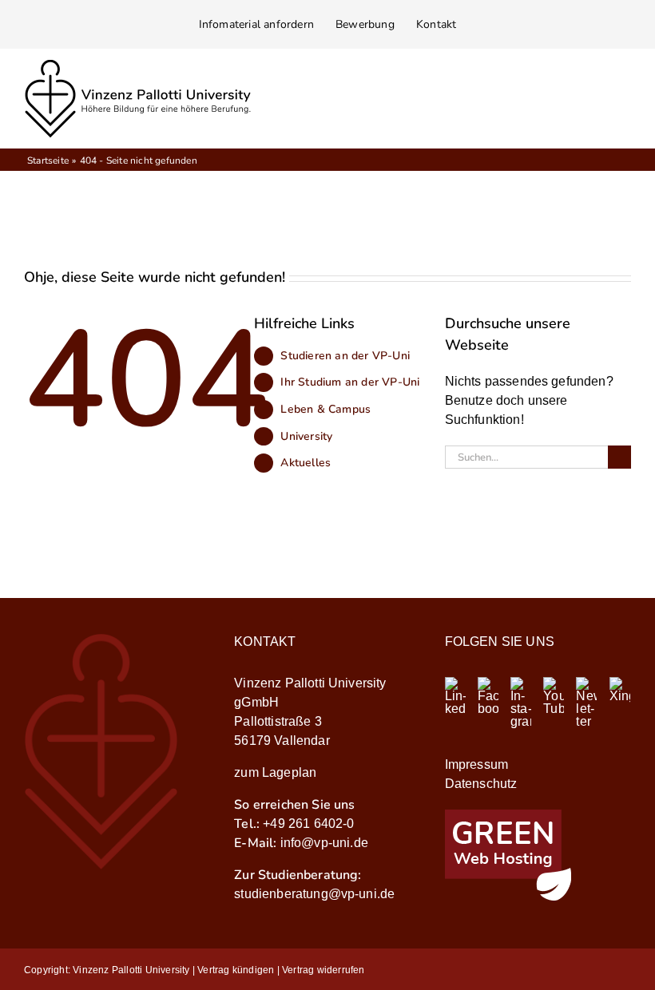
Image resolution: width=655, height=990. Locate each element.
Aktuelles (305, 462)
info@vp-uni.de (324, 842)
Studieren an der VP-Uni (345, 355)
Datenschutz (481, 783)
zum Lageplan (275, 772)
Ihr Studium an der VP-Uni (349, 382)
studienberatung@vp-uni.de (314, 894)
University (306, 436)
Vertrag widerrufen (323, 970)
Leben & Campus (325, 409)
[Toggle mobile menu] (624, 105)
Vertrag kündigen (235, 970)
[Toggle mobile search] (596, 105)
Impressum (476, 764)
